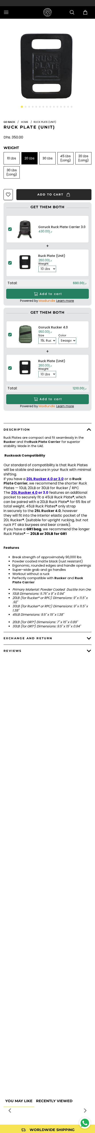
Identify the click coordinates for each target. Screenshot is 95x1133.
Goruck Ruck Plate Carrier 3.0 (62, 227)
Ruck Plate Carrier (45, 442)
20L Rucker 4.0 (39, 478)
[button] (22, 107)
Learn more (65, 301)
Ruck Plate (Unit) (29, 127)
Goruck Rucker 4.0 (53, 327)
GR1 (29, 529)
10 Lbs (11, 158)
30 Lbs (47, 158)
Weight (11, 148)
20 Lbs (29, 158)
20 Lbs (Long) (83, 158)
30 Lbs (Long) (11, 172)
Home (24, 122)
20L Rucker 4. (24, 492)
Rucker (10, 442)
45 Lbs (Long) (65, 158)
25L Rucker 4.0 (47, 510)
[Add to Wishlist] (8, 194)
